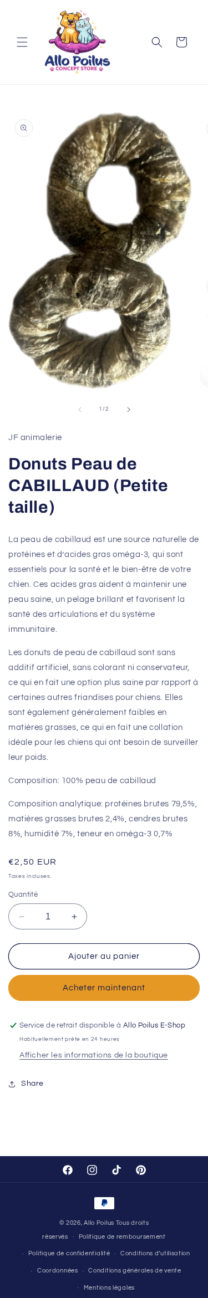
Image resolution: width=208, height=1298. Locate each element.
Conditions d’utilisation (155, 1253)
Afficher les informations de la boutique (93, 1055)
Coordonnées (57, 1271)
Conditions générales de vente (134, 1271)
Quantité (23, 894)
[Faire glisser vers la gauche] (80, 409)
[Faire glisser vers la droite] (128, 409)
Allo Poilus (99, 1223)
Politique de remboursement (122, 1237)
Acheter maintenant (104, 988)
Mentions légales (109, 1288)
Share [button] (32, 1083)
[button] (22, 42)
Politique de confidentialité (69, 1253)
